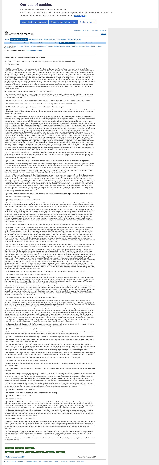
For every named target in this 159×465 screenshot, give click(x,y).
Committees (54, 43)
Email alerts (86, 30)
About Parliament (50, 39)
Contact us (103, 30)
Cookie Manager (80, 461)
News (88, 43)
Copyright (56, 461)
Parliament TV (79, 43)
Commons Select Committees (93, 46)
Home (7, 39)
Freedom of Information (31, 461)
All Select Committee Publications (75, 46)
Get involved (62, 39)
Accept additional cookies (34, 22)
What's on (33, 43)
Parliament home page (17, 46)
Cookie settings (86, 22)
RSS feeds (95, 30)
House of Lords (24, 43)
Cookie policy (72, 461)
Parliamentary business (19, 39)
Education (77, 39)
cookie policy (80, 15)
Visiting (70, 39)
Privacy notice (64, 461)
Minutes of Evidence (34, 50)
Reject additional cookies (63, 22)
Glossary (13, 461)
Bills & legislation (43, 43)
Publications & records (67, 43)
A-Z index (6, 461)
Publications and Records (45, 46)
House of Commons (11, 43)
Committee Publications (59, 46)
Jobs (40, 461)
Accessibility (77, 30)
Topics (93, 43)
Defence (6, 47)
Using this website (47, 461)
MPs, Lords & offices (35, 39)
